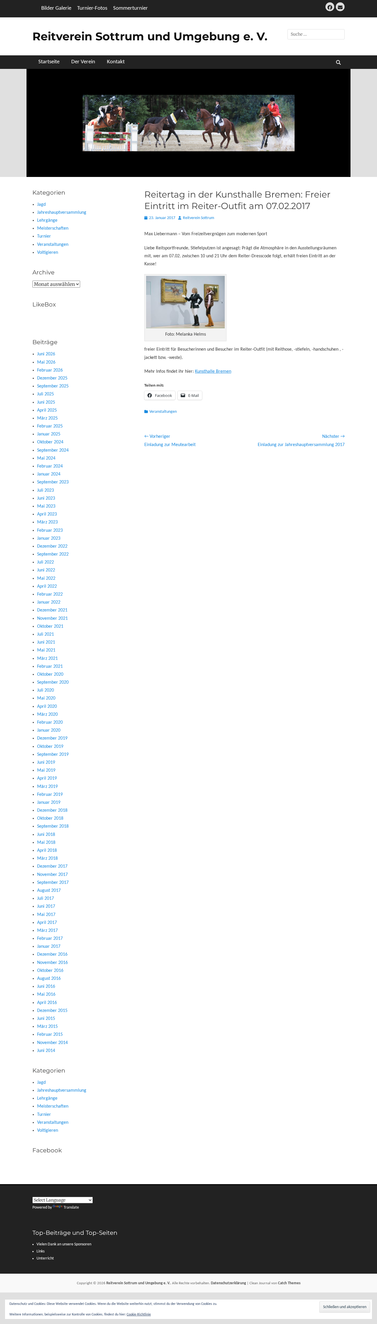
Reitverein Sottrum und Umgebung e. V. (149, 36)
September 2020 (53, 682)
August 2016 (49, 978)
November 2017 (52, 874)
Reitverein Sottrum (198, 218)
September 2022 (53, 554)
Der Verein (83, 62)
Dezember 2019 (52, 738)
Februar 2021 (50, 666)
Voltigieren (47, 252)
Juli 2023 (45, 490)
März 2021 (47, 658)
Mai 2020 (46, 698)
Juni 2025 (46, 402)
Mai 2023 (46, 506)
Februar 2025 (50, 426)
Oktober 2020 (50, 674)
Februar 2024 (50, 466)
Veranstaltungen (163, 412)
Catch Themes (289, 1283)
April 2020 (47, 706)
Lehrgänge (47, 220)
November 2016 (52, 962)
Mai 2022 (46, 578)
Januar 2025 (48, 434)
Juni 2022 (46, 570)
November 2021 (52, 618)
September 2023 (53, 482)
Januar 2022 (48, 602)
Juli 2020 (45, 690)
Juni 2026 (46, 354)
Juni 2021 (46, 642)
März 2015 (47, 1026)
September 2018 (53, 826)
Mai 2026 (46, 362)
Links (40, 1251)
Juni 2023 (46, 498)
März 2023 (47, 522)
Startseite (48, 62)
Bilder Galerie (56, 8)
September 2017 (53, 882)
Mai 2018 (46, 842)
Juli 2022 (45, 562)
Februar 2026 (50, 370)
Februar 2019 (50, 794)
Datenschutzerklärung (228, 1283)
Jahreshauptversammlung (61, 212)
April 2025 (47, 410)
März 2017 (47, 930)
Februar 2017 (50, 938)
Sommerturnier (130, 8)
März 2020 (47, 714)
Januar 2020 (48, 730)
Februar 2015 (50, 1034)
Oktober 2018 (50, 818)
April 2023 (47, 514)
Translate (71, 1207)
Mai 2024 (46, 458)
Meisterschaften (52, 228)
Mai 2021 (46, 650)
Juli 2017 (45, 898)
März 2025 (47, 418)
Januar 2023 (48, 538)
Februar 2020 (50, 722)
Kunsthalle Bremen (213, 371)
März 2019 (47, 786)
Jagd (41, 204)
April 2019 (47, 778)
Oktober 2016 (50, 970)
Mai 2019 (46, 770)
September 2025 (53, 386)
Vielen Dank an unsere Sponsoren (64, 1244)
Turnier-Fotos (92, 8)
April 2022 (47, 586)
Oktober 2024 (50, 442)
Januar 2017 (48, 946)
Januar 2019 (48, 802)
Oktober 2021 (50, 626)
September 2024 (53, 450)
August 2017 (49, 890)
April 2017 (47, 922)
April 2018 (47, 850)
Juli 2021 (45, 634)
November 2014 (52, 1042)
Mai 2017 (46, 914)
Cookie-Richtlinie (139, 1314)
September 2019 (53, 754)
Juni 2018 (46, 834)
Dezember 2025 (52, 378)
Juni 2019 (46, 762)
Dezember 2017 (52, 866)
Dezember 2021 (52, 610)
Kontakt (116, 62)
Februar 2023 (50, 530)
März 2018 (47, 858)
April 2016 (47, 1002)
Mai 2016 (46, 994)
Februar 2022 (50, 594)
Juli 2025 (45, 394)
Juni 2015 (46, 1018)
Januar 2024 (48, 474)
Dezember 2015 (52, 1010)
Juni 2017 (46, 906)
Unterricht (45, 1258)
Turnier (44, 236)
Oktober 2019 (50, 746)
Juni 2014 (46, 1050)
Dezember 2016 (52, 954)
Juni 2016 (46, 986)
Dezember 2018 (52, 810)
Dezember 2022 (52, 546)
